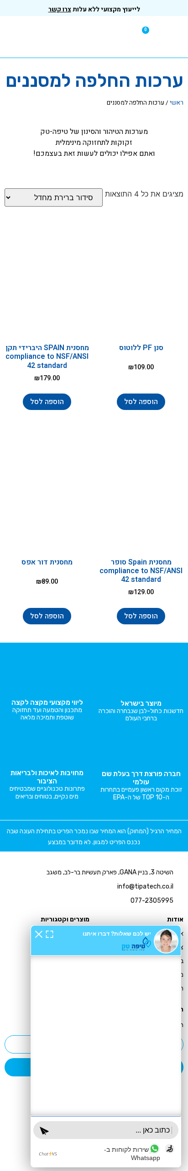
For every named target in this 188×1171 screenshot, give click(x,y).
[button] (176, 37)
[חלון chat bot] (106, 1046)
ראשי (176, 102)
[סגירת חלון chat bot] (38, 933)
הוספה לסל (141, 401)
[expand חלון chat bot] (49, 933)
